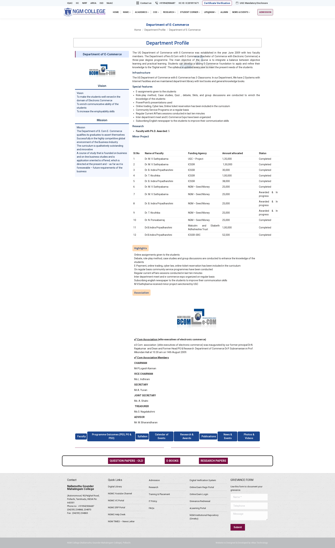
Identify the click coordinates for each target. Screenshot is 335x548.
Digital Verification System (203, 480)
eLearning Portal (198, 508)
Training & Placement (159, 494)
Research (153, 487)
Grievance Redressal (200, 501)
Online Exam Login (199, 494)
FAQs (151, 508)
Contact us (145, 3)
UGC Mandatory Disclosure (254, 3)
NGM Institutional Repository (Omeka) (204, 517)
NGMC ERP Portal (116, 507)
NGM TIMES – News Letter (121, 521)
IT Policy (153, 501)
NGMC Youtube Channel (120, 493)
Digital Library (115, 486)
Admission (154, 480)
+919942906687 (167, 3)
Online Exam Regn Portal (202, 487)
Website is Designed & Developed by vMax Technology (242, 543)
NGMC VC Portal (116, 500)
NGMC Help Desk (116, 514)
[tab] (81, 436)
